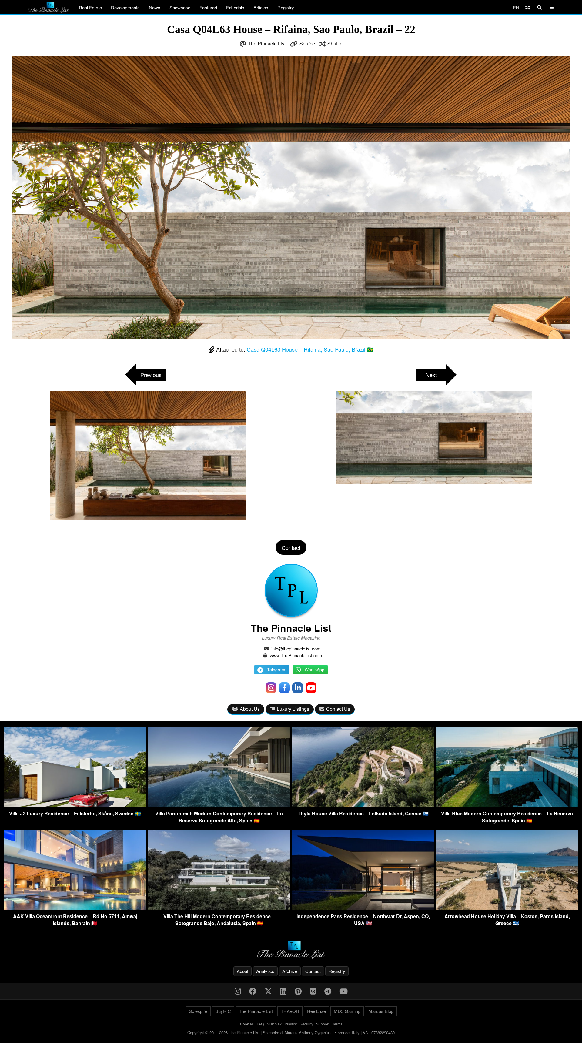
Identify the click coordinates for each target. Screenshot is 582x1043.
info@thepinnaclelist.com (296, 648)
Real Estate (90, 7)
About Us (250, 708)
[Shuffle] (527, 7)
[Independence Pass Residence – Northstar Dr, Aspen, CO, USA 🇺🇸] (363, 907)
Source (307, 43)
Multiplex (274, 1023)
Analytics (265, 971)
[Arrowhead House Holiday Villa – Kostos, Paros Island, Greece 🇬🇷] (507, 907)
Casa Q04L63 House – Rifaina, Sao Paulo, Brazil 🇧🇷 (310, 349)
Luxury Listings (293, 708)
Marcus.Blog (380, 1011)
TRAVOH (290, 1011)
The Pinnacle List (267, 43)
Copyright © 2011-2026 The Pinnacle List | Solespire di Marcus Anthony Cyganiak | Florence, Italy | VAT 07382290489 (291, 1032)
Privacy (291, 1023)
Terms (337, 1023)
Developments (125, 7)
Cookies (247, 1023)
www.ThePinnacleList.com (296, 655)
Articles (260, 7)
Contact (313, 971)
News (154, 7)
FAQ (260, 1023)
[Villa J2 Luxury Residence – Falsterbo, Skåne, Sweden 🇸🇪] (75, 805)
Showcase (179, 7)
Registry (285, 7)
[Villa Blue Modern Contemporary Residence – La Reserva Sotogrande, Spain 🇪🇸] (507, 805)
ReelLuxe (316, 1011)
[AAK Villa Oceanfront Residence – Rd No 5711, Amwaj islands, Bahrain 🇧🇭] (75, 907)
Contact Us (338, 708)
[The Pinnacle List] (291, 950)
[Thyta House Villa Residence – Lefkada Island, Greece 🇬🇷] (363, 805)
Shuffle (335, 43)
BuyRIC (223, 1011)
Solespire (198, 1011)
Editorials (235, 7)
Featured (208, 7)
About (242, 971)
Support (322, 1023)
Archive (289, 971)
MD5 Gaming (347, 1011)
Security (306, 1023)
